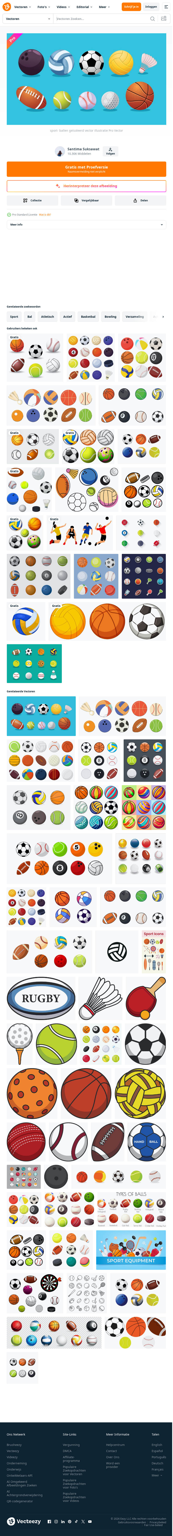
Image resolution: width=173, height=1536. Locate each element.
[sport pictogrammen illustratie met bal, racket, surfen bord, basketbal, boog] (154, 949)
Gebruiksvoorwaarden (129, 1520)
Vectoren (20, 7)
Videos (61, 7)
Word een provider (113, 1463)
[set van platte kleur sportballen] (99, 758)
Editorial (83, 7)
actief (67, 315)
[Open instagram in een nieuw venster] (56, 1520)
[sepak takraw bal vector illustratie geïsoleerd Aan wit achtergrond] (140, 1091)
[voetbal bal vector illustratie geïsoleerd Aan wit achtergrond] (145, 1042)
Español (154, 1449)
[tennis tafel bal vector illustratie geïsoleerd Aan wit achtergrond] (146, 996)
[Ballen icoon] (34, 661)
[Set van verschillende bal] (107, 619)
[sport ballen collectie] (35, 356)
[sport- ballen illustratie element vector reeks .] (59, 856)
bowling (110, 315)
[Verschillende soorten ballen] (25, 531)
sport (14, 315)
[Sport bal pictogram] (141, 531)
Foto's (42, 7)
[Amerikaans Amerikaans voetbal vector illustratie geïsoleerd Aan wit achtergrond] (107, 1140)
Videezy (12, 1455)
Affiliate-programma (71, 1457)
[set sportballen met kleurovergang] (145, 758)
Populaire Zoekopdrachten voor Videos (74, 1495)
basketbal (88, 315)
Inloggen (151, 6)
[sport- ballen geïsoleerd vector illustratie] (51, 403)
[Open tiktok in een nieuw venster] (76, 1520)
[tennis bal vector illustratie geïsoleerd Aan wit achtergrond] (56, 1042)
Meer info (16, 222)
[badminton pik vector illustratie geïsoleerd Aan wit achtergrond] (100, 996)
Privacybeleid (154, 1520)
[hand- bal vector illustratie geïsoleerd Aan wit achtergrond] (147, 1140)
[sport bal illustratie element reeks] (24, 1175)
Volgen (110, 153)
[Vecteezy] (7, 7)
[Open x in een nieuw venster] (83, 1520)
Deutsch (154, 1461)
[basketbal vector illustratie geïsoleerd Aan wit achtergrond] (86, 1091)
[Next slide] (156, 315)
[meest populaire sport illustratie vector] (80, 531)
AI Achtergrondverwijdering (25, 1491)
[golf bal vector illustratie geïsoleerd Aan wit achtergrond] (19, 1042)
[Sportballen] (38, 574)
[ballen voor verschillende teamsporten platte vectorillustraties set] (71, 1248)
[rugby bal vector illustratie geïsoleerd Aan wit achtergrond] (41, 996)
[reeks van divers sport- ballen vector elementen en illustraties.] (38, 805)
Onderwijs (14, 1468)
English (154, 1443)
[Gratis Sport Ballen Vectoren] (86, 488)
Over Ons (112, 1455)
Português (156, 1455)
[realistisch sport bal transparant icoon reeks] (54, 1331)
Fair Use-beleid (150, 1523)
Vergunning (71, 1443)
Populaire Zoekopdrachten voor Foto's (74, 1482)
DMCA (67, 1449)
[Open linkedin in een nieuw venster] (63, 1520)
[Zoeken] (152, 18)
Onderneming (17, 1461)
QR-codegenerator (20, 1499)
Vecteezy (13, 1449)
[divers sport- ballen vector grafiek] (144, 488)
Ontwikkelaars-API (19, 1474)
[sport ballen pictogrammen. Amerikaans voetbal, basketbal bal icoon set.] (118, 1175)
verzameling (135, 315)
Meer (102, 7)
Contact (111, 1449)
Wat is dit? (45, 214)
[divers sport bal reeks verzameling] (142, 444)
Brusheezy (14, 1443)
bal (29, 315)
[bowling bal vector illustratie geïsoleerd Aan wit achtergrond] (56, 1175)
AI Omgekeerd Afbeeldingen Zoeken (22, 1482)
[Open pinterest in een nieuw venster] (69, 1520)
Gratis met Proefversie (86, 168)
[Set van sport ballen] (88, 444)
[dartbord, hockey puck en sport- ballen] (35, 1291)
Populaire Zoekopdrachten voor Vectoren (74, 1468)
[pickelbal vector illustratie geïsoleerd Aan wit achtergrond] (32, 1091)
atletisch (47, 315)
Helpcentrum (115, 1443)
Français (154, 1468)
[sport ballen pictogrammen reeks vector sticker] (144, 574)
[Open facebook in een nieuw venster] (49, 1520)
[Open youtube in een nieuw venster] (90, 1520)
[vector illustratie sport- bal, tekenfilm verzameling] (73, 905)
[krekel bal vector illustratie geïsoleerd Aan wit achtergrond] (26, 1140)
